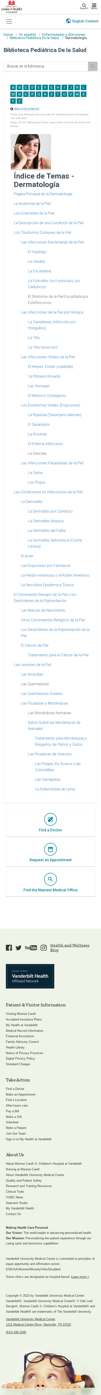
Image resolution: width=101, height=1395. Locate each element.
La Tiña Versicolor (43, 347)
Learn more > (80, 1277)
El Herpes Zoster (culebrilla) (50, 366)
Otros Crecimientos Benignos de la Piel (53, 620)
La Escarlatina (39, 271)
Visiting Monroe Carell (21, 1014)
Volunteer (12, 1122)
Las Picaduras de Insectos (50, 754)
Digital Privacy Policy (20, 1058)
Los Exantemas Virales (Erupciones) (50, 405)
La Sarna (35, 472)
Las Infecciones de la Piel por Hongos (52, 312)
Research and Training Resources (29, 1186)
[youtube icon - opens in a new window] (31, 947)
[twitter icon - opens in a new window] (19, 947)
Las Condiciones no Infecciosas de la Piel (48, 492)
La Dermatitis (32, 501)
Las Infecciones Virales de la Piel (48, 357)
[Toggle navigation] (9, 21)
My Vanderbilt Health (20, 1208)
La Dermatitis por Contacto (50, 511)
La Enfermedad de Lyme (55, 789)
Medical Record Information (24, 1030)
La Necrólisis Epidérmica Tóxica (47, 585)
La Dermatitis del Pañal (47, 530)
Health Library (15, 1047)
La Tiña (34, 337)
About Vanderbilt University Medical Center (35, 1175)
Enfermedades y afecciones (63, 35)
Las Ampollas (32, 674)
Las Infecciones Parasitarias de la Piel (52, 463)
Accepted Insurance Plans (24, 1019)
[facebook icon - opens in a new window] (9, 948)
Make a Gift (14, 1117)
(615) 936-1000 (16, 1332)
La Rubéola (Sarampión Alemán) (54, 415)
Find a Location (16, 1100)
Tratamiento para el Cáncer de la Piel (58, 655)
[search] (46, 66)
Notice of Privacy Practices (24, 1053)
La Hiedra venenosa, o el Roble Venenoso (55, 575)
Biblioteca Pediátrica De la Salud (34, 38)
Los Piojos (36, 482)
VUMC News (14, 1197)
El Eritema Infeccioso (45, 444)
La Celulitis (36, 261)
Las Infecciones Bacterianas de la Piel (52, 242)
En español (27, 35)
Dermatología (76, 38)
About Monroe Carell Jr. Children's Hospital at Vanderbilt (44, 1163)
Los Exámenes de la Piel (34, 213)
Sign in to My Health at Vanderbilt (28, 1139)
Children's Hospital (11, 6)
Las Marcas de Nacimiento (43, 610)
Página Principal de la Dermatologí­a (43, 194)
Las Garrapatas (47, 779)
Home (8, 35)
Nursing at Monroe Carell (22, 1169)
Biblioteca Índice (26, 109)
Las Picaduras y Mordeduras (44, 703)
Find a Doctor (15, 1089)
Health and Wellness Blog (69, 947)
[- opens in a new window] (30, 976)
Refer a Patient (16, 1128)
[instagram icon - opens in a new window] (44, 948)
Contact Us (13, 1214)
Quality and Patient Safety (24, 1180)
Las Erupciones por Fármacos (46, 565)
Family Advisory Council (22, 1042)
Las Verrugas (39, 386)
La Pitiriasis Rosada (44, 376)
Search (84, 8)
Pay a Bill (12, 1111)
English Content (85, 21)
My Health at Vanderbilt (22, 1025)
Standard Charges (18, 1064)
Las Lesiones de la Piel (32, 664)
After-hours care (17, 1105)
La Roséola (37, 434)
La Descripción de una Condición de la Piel (48, 223)
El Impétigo (37, 252)
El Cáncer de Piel (34, 645)
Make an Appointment (20, 1094)
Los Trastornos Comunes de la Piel (42, 232)
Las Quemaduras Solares (41, 693)
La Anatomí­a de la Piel (32, 203)
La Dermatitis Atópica (45, 521)
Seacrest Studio (17, 1203)
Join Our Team (16, 1133)
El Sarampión (39, 424)
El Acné (27, 556)
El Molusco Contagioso (47, 395)
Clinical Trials (15, 1191)
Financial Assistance (20, 1036)
